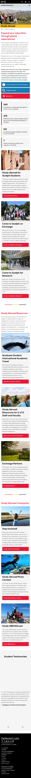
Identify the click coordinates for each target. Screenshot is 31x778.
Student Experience (9, 29)
